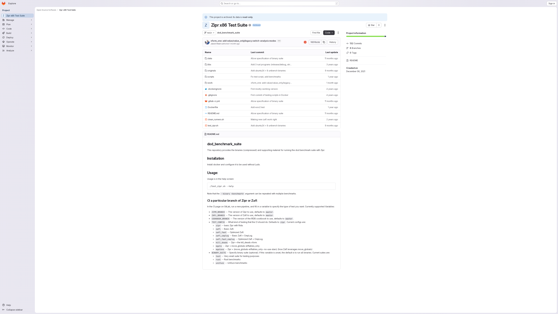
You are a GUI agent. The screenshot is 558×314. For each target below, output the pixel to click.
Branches (355, 48)
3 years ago (332, 64)
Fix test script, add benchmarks (266, 76)
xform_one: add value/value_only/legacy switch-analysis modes (243, 41)
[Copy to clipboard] (332, 186)
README (354, 60)
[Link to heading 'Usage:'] (220, 173)
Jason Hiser (216, 44)
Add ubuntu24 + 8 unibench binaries (268, 70)
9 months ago (331, 70)
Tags (353, 52)
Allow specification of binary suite (267, 58)
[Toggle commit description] (279, 41)
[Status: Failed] (305, 42)
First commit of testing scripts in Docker (269, 95)
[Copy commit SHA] (324, 42)
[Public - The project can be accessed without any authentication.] (250, 25)
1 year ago (333, 76)
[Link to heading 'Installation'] (226, 158)
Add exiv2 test (258, 107)
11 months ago (331, 58)
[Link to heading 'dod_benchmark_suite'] (243, 144)
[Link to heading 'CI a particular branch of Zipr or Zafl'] (259, 200)
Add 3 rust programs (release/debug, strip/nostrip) (271, 64)
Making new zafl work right (264, 119)
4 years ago (332, 89)
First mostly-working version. (264, 89)
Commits (356, 43)
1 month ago (234, 44)
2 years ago (332, 119)
